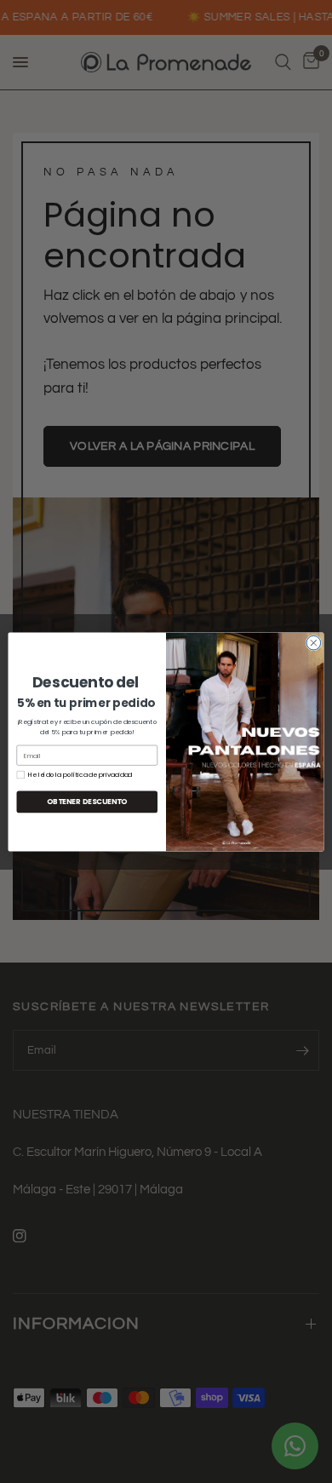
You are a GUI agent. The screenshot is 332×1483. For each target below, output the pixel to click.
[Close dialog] (313, 642)
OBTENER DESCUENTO (87, 801)
